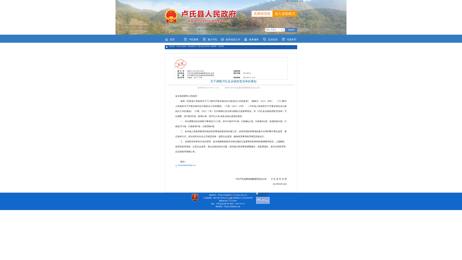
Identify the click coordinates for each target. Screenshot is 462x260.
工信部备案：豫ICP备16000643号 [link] (215, 198)
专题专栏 (291, 39)
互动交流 (273, 39)
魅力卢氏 (212, 39)
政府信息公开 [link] (233, 39)
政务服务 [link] (254, 39)
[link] (263, 195)
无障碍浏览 (262, 14)
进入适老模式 (285, 14)
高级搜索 (291, 30)
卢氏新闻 (193, 39)
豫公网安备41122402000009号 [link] (242, 198)
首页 (172, 39)
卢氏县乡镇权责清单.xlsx (186, 165)
